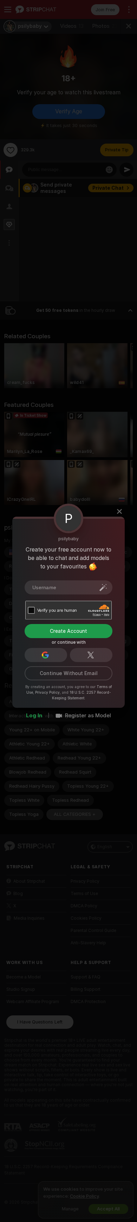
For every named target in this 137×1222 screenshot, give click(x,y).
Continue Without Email (69, 673)
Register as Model (88, 715)
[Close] (119, 511)
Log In (34, 715)
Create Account (68, 631)
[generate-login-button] (103, 587)
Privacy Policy (47, 692)
